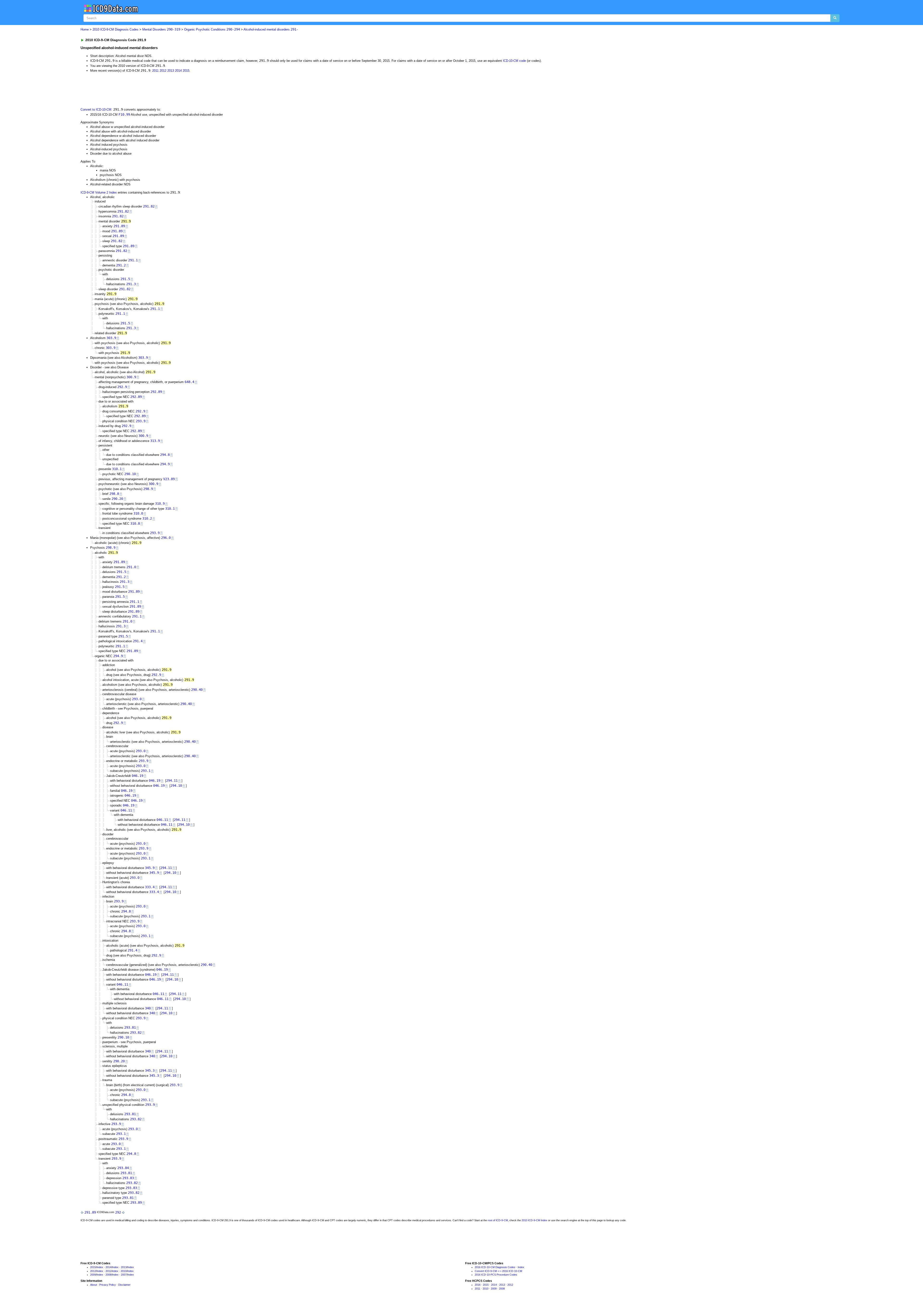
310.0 (138, 513)
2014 (178, 70)
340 (148, 1008)
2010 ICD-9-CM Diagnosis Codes (115, 29)
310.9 (160, 503)
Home (85, 29)
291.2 (121, 265)
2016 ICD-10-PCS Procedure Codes (496, 1274)
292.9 (122, 387)
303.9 (111, 338)
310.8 (135, 523)
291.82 (149, 206)
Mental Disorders (161, 29)
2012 (163, 70)
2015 (186, 70)
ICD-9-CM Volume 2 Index (99, 192)
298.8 (114, 494)
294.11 (172, 780)
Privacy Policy (107, 1284)
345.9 (150, 868)
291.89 (119, 226)
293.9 (140, 421)
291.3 (131, 284)
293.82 (136, 1032)
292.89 (156, 392)
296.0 (166, 538)
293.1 (145, 771)
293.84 (123, 1168)
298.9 (148, 489)
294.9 (165, 464)
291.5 (125, 279)
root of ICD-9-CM (498, 1220)
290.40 (197, 690)
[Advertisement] (166, 90)
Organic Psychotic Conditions (212, 29)
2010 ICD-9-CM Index (534, 1220)
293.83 (128, 1178)
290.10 (130, 474)
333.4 (150, 887)
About (93, 1284)
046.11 (126, 810)
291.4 (138, 641)
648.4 (189, 382)
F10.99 (124, 114)
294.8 (165, 455)
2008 (108, 1274)
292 (118, 1212)
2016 (477, 1284)
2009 (93, 1274)
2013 (170, 70)
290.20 (117, 499)
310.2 (147, 518)
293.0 (137, 699)
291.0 (131, 567)
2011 (155, 70)
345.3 (150, 1070)
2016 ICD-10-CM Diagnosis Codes (495, 1267)
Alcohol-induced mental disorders (270, 29)
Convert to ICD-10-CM (96, 109)
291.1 (133, 260)
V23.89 (169, 479)
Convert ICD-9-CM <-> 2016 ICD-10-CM (498, 1271)
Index (100, 1267)
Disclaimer (124, 1284)
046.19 (137, 776)
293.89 (136, 1202)
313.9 (155, 441)
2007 (124, 1274)
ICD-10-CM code (514, 61)
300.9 (131, 377)
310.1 (117, 469)
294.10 (176, 785)
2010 (123, 1271)
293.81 (130, 1027)
